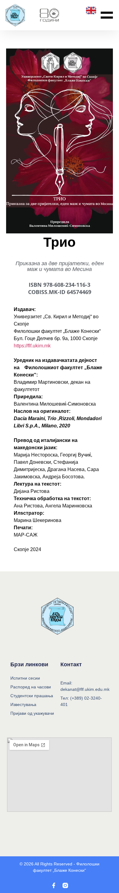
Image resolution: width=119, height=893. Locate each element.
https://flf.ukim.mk (32, 345)
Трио (59, 242)
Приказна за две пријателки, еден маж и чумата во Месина (60, 266)
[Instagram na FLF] (65, 885)
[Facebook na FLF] (53, 885)
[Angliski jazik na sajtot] (91, 10)
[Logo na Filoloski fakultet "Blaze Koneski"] (49, 15)
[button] (107, 15)
